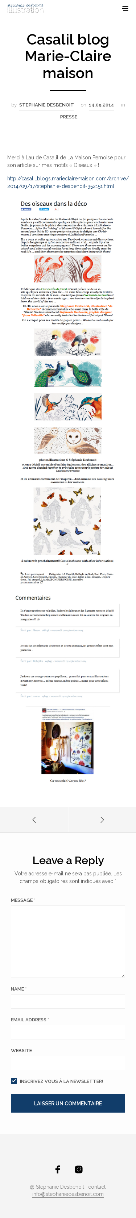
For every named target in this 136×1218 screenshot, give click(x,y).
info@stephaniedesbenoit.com (68, 1194)
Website (21, 1050)
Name (19, 989)
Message (23, 900)
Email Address (30, 1019)
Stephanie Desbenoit (46, 105)
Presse (69, 117)
